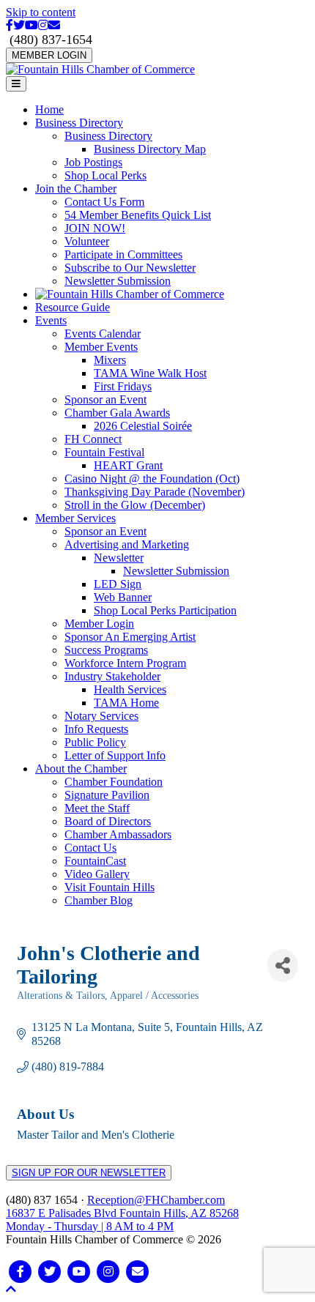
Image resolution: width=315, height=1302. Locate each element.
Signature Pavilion (106, 795)
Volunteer (86, 241)
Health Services (130, 689)
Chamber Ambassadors (117, 834)
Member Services (75, 518)
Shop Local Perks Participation (165, 610)
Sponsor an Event (105, 399)
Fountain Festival (104, 452)
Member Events (101, 347)
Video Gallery (97, 874)
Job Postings (93, 162)
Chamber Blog (98, 900)
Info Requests (96, 729)
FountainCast (95, 861)
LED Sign (117, 584)
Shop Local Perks (105, 175)
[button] (11, 1289)
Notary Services (101, 716)
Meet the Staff (97, 808)
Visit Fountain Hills (109, 887)
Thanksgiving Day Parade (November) (154, 492)
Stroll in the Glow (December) (134, 505)
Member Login (99, 623)
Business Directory (79, 122)
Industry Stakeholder (112, 676)
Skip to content (40, 12)
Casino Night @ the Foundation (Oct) (152, 478)
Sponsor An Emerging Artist (130, 636)
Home (49, 109)
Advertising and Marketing (126, 544)
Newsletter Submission (117, 281)
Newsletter (119, 557)
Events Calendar (102, 333)
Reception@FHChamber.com (156, 1200)
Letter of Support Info (115, 755)
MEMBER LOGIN (49, 55)
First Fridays (123, 386)
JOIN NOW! (94, 228)
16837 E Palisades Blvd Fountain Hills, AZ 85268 (122, 1219)
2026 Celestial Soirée (143, 426)
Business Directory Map (150, 149)
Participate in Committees (123, 254)
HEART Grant (128, 465)
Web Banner (123, 597)
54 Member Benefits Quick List (137, 215)
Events (51, 320)
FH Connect (93, 439)
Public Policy (95, 742)
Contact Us (90, 847)
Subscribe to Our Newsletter (130, 267)
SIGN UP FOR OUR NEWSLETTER (89, 1172)
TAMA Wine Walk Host (150, 373)
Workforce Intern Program (125, 663)
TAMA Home (126, 702)
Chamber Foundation (113, 781)
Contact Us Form (104, 202)
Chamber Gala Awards (117, 412)
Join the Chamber (75, 188)
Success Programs (106, 650)
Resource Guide (72, 307)
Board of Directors (107, 821)
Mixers (110, 360)
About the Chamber (81, 768)
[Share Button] (282, 965)
